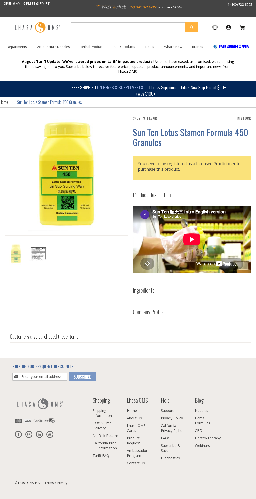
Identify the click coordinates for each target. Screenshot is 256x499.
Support (167, 410)
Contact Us (136, 463)
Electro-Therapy (208, 438)
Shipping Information (102, 413)
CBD (198, 430)
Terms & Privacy (56, 483)
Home (4, 102)
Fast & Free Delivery (102, 425)
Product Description (152, 195)
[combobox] (134, 27)
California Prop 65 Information (105, 445)
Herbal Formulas (202, 421)
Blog (199, 400)
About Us (134, 418)
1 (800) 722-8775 (240, 4)
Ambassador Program (137, 453)
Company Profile (148, 312)
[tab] (192, 193)
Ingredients (143, 290)
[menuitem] (17, 46)
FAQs (165, 438)
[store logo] (37, 28)
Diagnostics (170, 458)
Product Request (133, 441)
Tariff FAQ (101, 455)
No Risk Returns (106, 435)
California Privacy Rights (172, 428)
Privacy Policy (172, 418)
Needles (201, 410)
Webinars (202, 445)
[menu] (128, 48)
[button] (39, 254)
